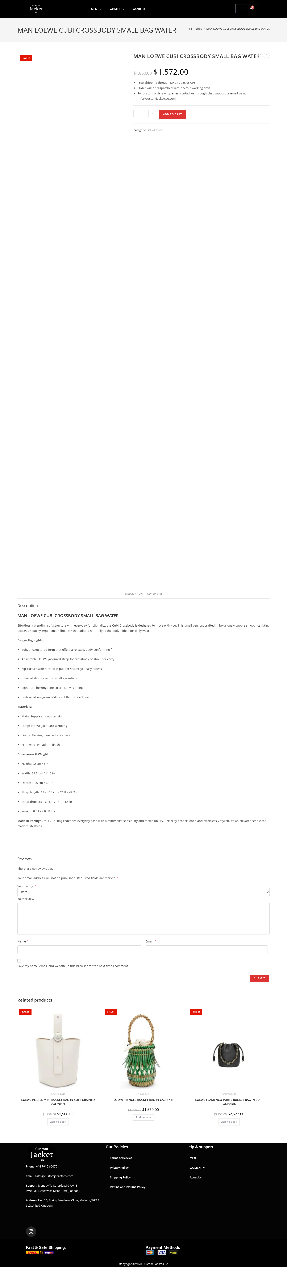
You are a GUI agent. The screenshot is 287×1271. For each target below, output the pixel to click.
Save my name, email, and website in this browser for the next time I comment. (73, 966)
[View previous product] (260, 55)
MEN (94, 9)
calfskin (262, 625)
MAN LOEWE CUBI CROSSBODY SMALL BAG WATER (238, 28)
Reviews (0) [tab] (154, 593)
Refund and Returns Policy (127, 1187)
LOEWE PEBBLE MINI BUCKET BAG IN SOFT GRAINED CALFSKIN (58, 1102)
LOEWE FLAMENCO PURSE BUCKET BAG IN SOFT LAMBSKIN (229, 1102)
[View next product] (267, 55)
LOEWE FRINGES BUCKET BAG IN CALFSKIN (143, 1100)
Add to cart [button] (58, 1122)
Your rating (26, 886)
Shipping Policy (120, 1177)
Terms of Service (121, 1158)
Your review (27, 899)
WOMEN (115, 9)
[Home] (190, 28)
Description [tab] (134, 593)
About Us (139, 9)
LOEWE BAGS (155, 130)
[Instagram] (31, 1231)
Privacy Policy (119, 1167)
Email (151, 941)
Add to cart (172, 114)
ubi (117, 625)
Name (23, 941)
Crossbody (127, 625)
